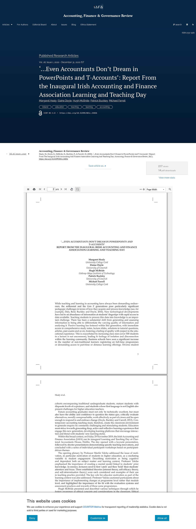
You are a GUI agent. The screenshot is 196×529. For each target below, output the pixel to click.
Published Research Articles (59, 55)
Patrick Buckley (99, 100)
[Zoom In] (144, 189)
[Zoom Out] (141, 189)
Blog (74, 24)
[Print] (34, 189)
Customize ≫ (99, 518)
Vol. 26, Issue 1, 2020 (49, 62)
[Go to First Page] (40, 189)
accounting (104, 107)
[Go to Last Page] (65, 189)
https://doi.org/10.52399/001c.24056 (78, 113)
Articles (5, 24)
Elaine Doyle (65, 100)
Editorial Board (39, 24)
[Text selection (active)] (77, 189)
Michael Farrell (117, 100)
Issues (64, 24)
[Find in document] (170, 189)
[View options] (28, 189)
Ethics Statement (88, 24)
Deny (33, 518)
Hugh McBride (81, 100)
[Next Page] (61, 189)
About (54, 24)
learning (89, 107)
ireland (45, 107)
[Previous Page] (44, 189)
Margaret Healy (48, 100)
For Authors (22, 24)
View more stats (167, 177)
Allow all (163, 518)
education (59, 107)
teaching (75, 107)
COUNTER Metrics (92, 506)
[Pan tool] (71, 189)
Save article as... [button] (97, 166)
